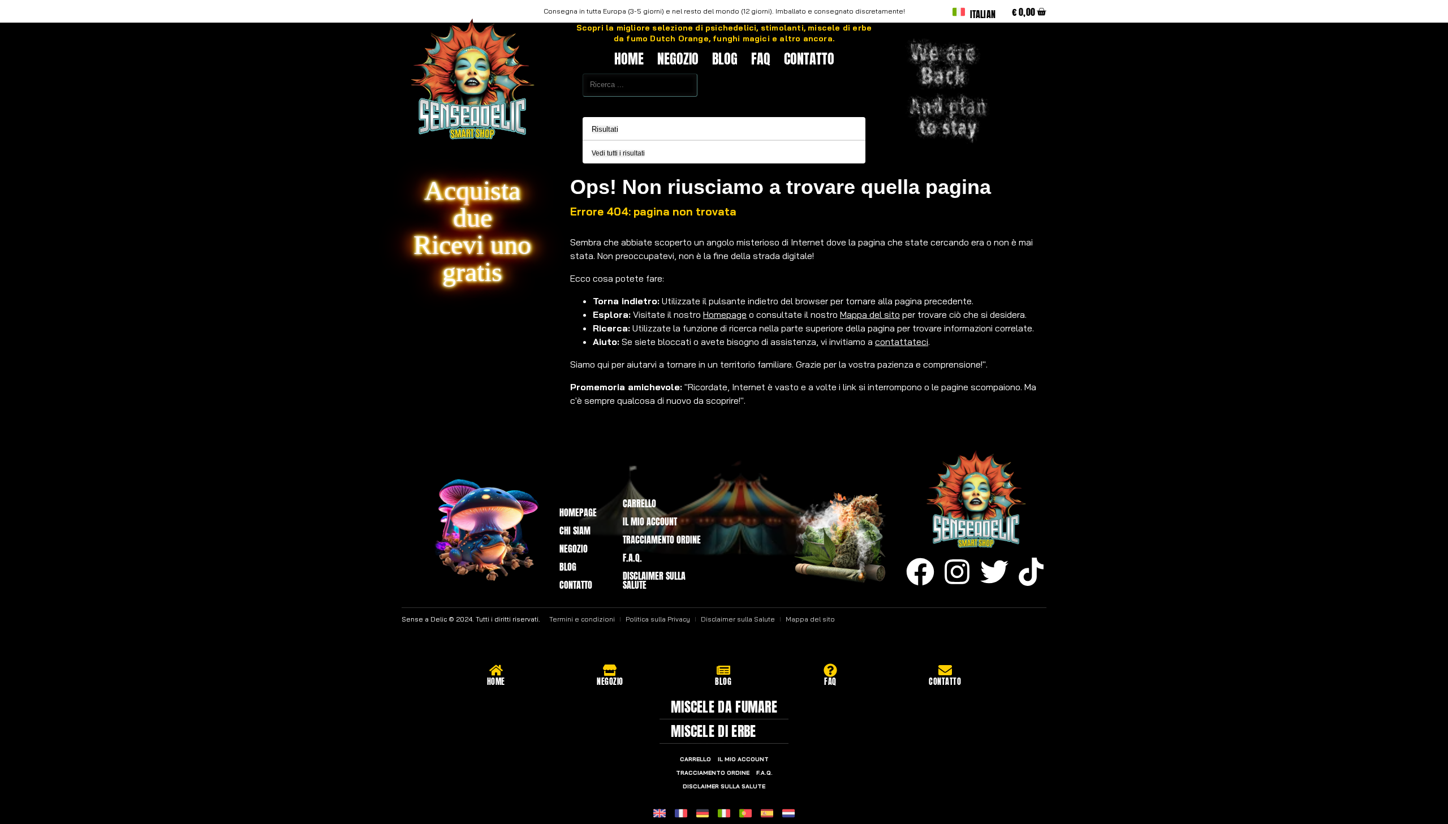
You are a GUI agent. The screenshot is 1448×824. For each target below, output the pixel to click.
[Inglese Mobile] (659, 813)
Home (629, 59)
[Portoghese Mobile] (745, 813)
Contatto (809, 59)
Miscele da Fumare (724, 707)
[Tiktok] (1031, 572)
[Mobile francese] (681, 813)
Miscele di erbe (713, 731)
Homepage (725, 314)
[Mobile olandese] (788, 813)
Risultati (605, 129)
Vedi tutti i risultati (618, 153)
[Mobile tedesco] (702, 813)
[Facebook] (920, 572)
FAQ (760, 59)
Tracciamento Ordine (662, 539)
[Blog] (723, 670)
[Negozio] (610, 670)
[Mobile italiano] (724, 813)
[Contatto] (945, 670)
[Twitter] (994, 572)
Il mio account (650, 521)
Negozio (678, 59)
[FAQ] (830, 670)
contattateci (901, 341)
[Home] (496, 670)
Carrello (639, 503)
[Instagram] (957, 572)
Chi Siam (575, 530)
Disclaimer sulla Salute (654, 580)
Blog (725, 59)
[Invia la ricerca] (557, 104)
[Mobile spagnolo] (767, 813)
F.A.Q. (632, 557)
